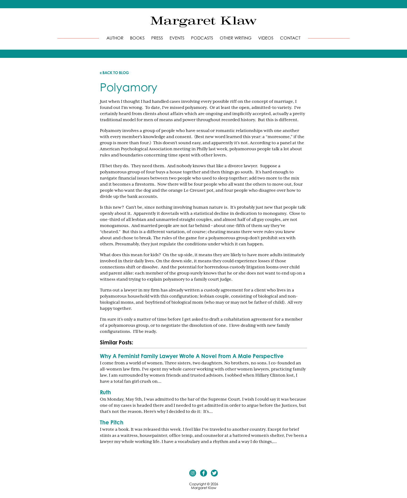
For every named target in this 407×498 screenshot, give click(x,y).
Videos (265, 38)
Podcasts (202, 38)
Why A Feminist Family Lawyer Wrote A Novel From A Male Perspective (192, 356)
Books (137, 38)
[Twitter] (214, 473)
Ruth (105, 392)
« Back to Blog (114, 72)
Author (114, 38)
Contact (290, 38)
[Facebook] (203, 473)
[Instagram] (192, 473)
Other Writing (236, 38)
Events (177, 38)
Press (157, 38)
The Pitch (111, 422)
